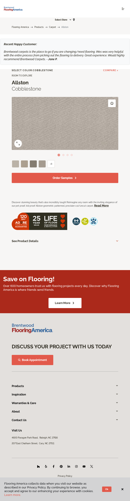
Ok (106, 489)
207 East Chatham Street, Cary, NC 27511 (33, 443)
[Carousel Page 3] (67, 155)
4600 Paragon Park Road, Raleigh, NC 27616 (35, 437)
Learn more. (12, 495)
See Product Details (25, 241)
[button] (63, 19)
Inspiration (19, 394)
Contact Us (19, 420)
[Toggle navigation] (123, 9)
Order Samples (63, 178)
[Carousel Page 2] (63, 155)
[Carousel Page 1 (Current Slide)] (59, 155)
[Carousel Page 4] (71, 155)
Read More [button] (101, 205)
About (16, 411)
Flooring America (20, 27)
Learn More (62, 303)
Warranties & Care (24, 403)
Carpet (52, 27)
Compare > (110, 70)
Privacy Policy (65, 476)
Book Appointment (34, 360)
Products (39, 27)
